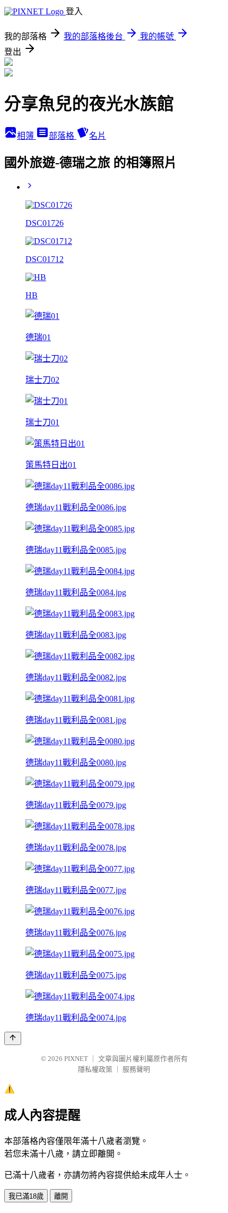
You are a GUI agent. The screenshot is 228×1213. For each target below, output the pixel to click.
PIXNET (76, 1059)
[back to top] (12, 1038)
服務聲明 (136, 1069)
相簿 (26, 135)
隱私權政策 (95, 1069)
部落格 (62, 135)
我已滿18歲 (25, 1196)
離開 (61, 1196)
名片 (97, 135)
